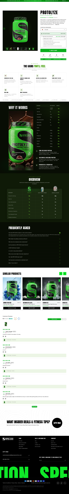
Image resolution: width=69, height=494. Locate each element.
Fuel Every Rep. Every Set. (8, 304)
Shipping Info (54, 444)
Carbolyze (45, 302)
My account (37, 446)
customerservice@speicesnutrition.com (12, 455)
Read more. (57, 24)
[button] (43, 17)
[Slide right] (64, 273)
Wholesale (53, 448)
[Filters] (62, 319)
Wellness (21, 446)
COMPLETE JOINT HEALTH (29, 304)
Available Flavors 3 (8, 305)
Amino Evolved (7, 302)
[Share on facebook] (3, 336)
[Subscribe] (65, 460)
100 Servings (65, 305)
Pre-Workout (22, 444)
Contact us (37, 444)
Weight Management (23, 448)
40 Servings (46, 305)
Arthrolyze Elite (27, 302)
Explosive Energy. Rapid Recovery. (50, 304)
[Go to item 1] (6, 324)
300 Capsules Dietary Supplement (31, 305)
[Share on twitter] (5, 336)
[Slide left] (60, 273)
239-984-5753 (6, 459)
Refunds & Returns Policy (57, 446)
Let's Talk (57, 423)
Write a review (54, 319)
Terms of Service (18, 490)
